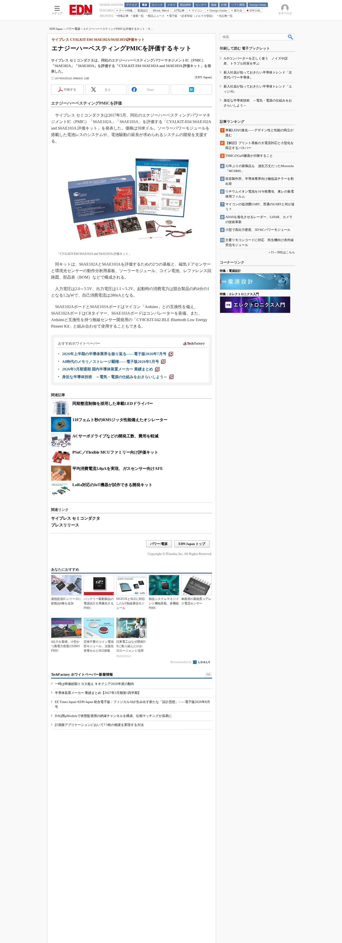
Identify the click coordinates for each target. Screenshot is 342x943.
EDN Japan (56, 28)
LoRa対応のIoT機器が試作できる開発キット (112, 485)
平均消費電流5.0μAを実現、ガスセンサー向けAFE (117, 468)
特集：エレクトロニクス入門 (239, 294)
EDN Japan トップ (192, 544)
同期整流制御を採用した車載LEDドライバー (112, 403)
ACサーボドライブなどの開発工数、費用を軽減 (115, 436)
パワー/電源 (73, 28)
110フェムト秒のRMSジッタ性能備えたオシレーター (119, 420)
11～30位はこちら (283, 252)
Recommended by (181, 661)
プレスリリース (65, 525)
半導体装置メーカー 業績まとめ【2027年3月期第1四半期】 (98, 693)
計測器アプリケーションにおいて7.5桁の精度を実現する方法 (99, 725)
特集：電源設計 (230, 271)
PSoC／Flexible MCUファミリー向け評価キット (115, 452)
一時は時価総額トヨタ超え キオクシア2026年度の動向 (94, 684)
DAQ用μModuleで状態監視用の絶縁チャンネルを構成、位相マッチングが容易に (113, 716)
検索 (290, 36)
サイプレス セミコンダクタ (75, 518)
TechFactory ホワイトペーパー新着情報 (82, 674)
